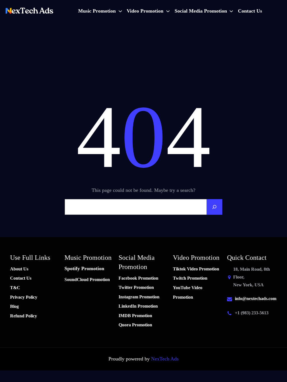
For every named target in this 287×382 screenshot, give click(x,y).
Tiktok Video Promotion (196, 269)
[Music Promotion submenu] (120, 11)
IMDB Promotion (135, 315)
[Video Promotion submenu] (168, 11)
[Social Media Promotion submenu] (231, 11)
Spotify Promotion (84, 268)
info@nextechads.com (255, 298)
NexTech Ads (165, 359)
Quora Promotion (135, 324)
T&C (15, 287)
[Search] (214, 207)
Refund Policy (23, 315)
